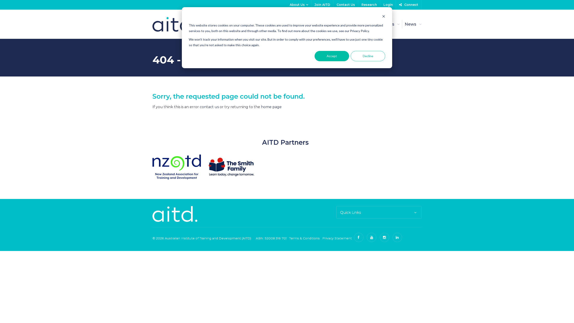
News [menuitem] (410, 24)
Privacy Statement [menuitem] (337, 238)
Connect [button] (410, 5)
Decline (368, 56)
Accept (332, 56)
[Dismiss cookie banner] (383, 17)
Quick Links (350, 212)
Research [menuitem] (369, 5)
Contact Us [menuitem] (346, 5)
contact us (209, 107)
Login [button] (388, 5)
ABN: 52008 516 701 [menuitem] (271, 238)
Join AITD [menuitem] (322, 5)
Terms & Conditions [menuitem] (304, 238)
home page (271, 107)
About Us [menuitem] (297, 5)
